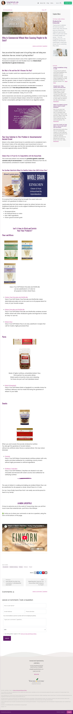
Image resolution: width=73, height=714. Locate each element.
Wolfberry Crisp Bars (11, 469)
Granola (7, 456)
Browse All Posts (8, 10)
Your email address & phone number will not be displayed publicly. (19, 615)
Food (30, 567)
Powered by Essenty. (6, 712)
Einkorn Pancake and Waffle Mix (14, 309)
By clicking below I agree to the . (21, 634)
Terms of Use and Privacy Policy (28, 634)
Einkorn (26, 567)
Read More (56, 101)
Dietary (20, 567)
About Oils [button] (42, 3)
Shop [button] (48, 3)
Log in (69, 712)
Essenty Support (61, 712)
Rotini (6, 385)
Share (43, 10)
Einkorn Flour (8, 322)
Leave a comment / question (40, 46)
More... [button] (52, 3)
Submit (7, 638)
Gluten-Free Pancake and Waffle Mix (16, 297)
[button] (54, 52)
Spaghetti (13, 385)
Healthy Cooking (13, 567)
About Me (15, 4)
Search (58, 3)
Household (5, 567)
